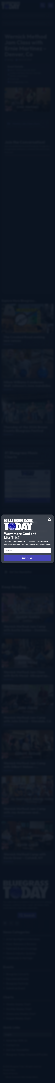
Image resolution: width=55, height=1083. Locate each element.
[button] (49, 518)
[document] (27, 541)
